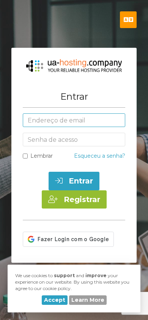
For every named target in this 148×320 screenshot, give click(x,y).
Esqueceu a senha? (99, 155)
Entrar (79, 180)
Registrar (80, 199)
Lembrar (41, 155)
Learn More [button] (87, 299)
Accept (54, 299)
